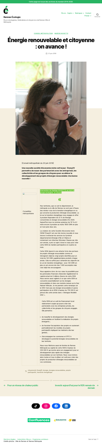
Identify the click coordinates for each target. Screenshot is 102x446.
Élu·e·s (63, 13)
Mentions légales (10, 439)
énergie (45, 370)
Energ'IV (39, 370)
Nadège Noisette (61, 33)
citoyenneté (32, 370)
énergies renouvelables (57, 370)
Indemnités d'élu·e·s (24, 439)
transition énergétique (44, 372)
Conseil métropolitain (43, 33)
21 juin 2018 (52, 53)
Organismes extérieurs (40, 439)
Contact (88, 13)
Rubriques (78, 13)
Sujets (69, 13)
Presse (86, 16)
